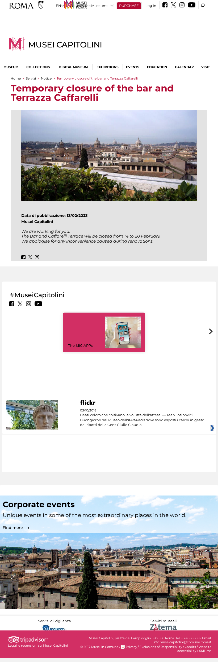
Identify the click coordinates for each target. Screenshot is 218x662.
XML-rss (205, 651)
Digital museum (73, 67)
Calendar (184, 67)
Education (157, 67)
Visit (205, 67)
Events (132, 67)
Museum (10, 67)
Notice (46, 78)
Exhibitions (108, 67)
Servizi (31, 78)
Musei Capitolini (65, 45)
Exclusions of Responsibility (161, 647)
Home (16, 78)
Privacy (131, 647)
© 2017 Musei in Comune (99, 647)
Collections (38, 67)
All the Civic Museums (89, 5)
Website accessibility (194, 649)
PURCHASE (129, 5)
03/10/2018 (142, 418)
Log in (150, 5)
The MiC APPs (80, 345)
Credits (190, 647)
